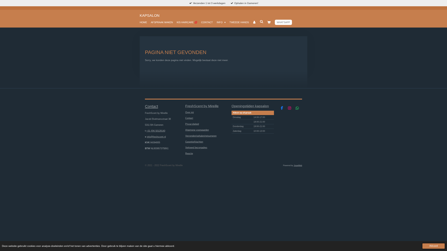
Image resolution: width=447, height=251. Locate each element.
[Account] (254, 22)
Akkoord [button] (433, 246)
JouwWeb (298, 165)
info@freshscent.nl (156, 136)
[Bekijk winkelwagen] (269, 22)
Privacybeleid (192, 124)
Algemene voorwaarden (197, 130)
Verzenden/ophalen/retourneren (201, 136)
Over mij (189, 112)
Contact (189, 118)
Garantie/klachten (194, 141)
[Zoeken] (261, 22)
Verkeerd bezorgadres (196, 147)
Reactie (189, 153)
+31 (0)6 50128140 (155, 131)
